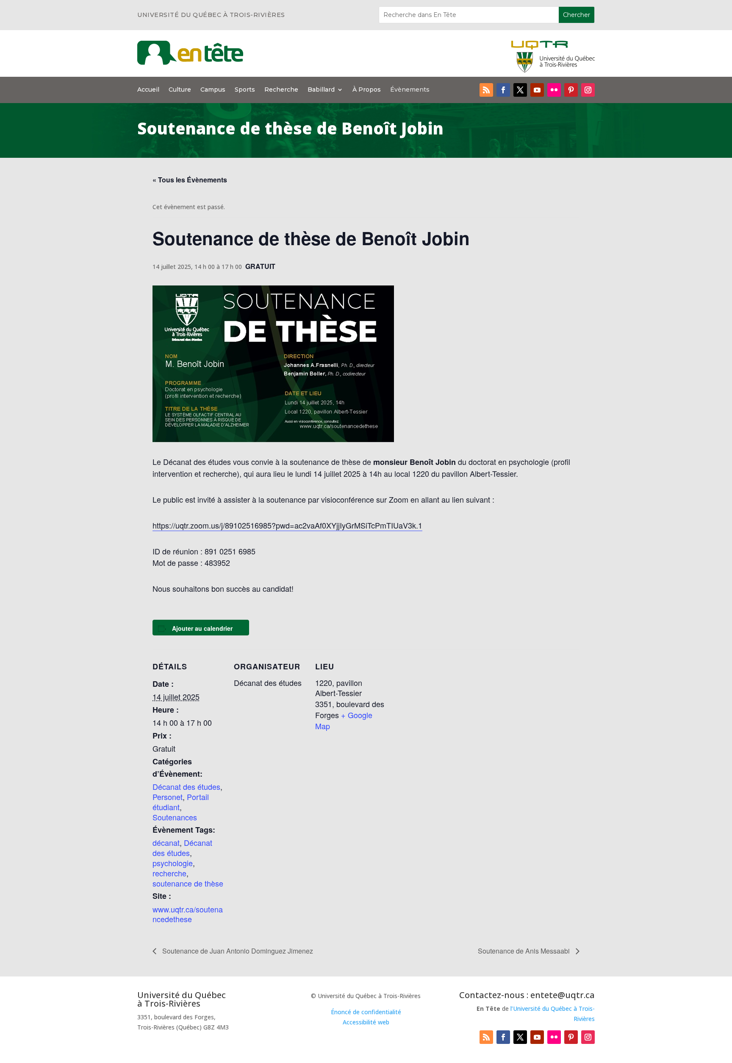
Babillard (321, 90)
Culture (180, 90)
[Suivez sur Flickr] (554, 90)
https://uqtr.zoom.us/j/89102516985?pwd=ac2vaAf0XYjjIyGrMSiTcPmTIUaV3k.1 (287, 525)
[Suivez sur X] (520, 90)
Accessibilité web (366, 1022)
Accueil (148, 90)
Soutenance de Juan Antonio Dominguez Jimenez (237, 951)
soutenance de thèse (187, 883)
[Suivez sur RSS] (486, 90)
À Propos (366, 90)
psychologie (172, 862)
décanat (166, 842)
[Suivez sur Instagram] (588, 90)
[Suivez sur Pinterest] (571, 90)
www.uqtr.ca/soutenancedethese (187, 914)
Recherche (281, 90)
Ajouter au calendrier (202, 628)
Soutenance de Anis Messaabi (524, 951)
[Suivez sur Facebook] (503, 90)
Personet (167, 796)
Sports (245, 90)
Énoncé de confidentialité (366, 1012)
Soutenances (174, 816)
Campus (212, 90)
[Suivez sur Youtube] (537, 90)
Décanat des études (186, 786)
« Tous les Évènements (189, 180)
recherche (169, 872)
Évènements (410, 90)
